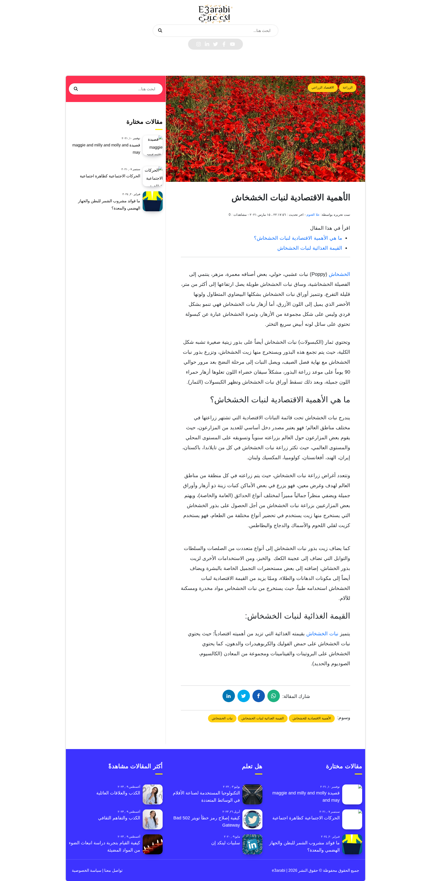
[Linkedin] (207, 44)
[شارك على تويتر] (243, 696)
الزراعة (348, 87)
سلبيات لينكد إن (225, 842)
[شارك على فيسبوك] (258, 696)
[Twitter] (215, 44)
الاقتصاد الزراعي (323, 87)
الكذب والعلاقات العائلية (118, 792)
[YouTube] (232, 44)
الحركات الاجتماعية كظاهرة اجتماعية (110, 176)
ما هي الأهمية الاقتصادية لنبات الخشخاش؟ (298, 238)
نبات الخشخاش (322, 633)
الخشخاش (339, 274)
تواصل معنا (112, 870)
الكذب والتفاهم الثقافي (119, 817)
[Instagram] (198, 44)
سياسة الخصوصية (86, 870)
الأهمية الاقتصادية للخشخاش (312, 718)
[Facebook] (223, 44)
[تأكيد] (160, 31)
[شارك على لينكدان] (228, 696)
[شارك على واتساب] (273, 696)
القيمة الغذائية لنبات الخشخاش (309, 248)
